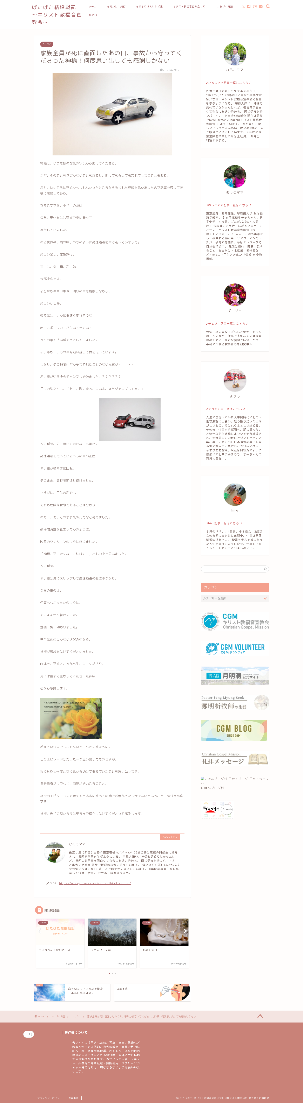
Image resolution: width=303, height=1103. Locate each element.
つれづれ (46, 44)
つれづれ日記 (225, 6)
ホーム (93, 6)
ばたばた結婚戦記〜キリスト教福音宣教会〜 (57, 14)
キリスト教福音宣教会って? (190, 6)
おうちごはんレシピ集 (149, 6)
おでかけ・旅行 (116, 6)
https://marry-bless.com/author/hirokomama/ (95, 883)
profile (93, 14)
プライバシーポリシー (49, 1098)
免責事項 (73, 1098)
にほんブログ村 (212, 788)
